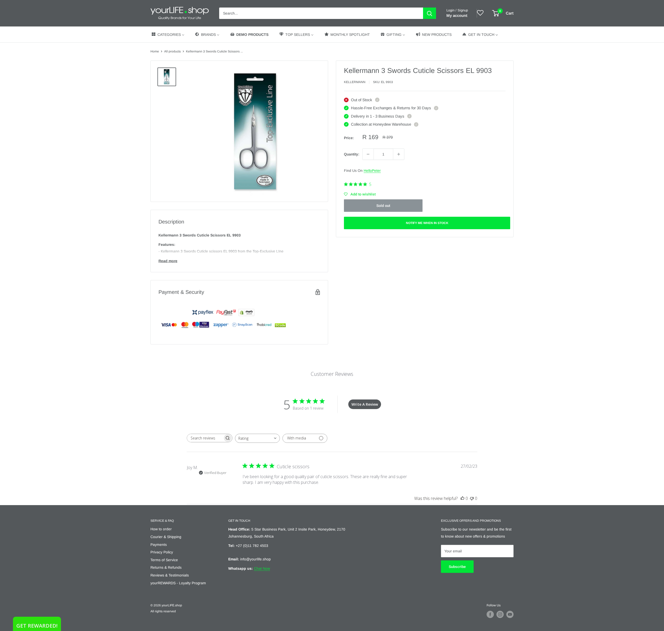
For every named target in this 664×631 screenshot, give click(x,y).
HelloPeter (372, 170)
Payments (158, 544)
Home (154, 51)
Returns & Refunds (166, 567)
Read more (167, 261)
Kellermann (354, 82)
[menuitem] (167, 34)
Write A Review (364, 404)
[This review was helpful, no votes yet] (462, 498)
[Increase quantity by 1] (398, 154)
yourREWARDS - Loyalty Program (178, 583)
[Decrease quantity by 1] (368, 154)
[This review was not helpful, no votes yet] (472, 498)
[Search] (429, 13)
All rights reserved (163, 611)
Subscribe (457, 567)
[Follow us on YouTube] (510, 614)
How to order (161, 529)
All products (172, 51)
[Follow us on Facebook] (490, 614)
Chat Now (262, 568)
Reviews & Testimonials (169, 575)
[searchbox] (205, 438)
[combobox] (257, 438)
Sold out (383, 205)
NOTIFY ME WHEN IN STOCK (427, 223)
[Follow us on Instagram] (500, 614)
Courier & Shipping (165, 537)
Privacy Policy (161, 552)
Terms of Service (164, 560)
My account (456, 15)
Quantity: (351, 154)
